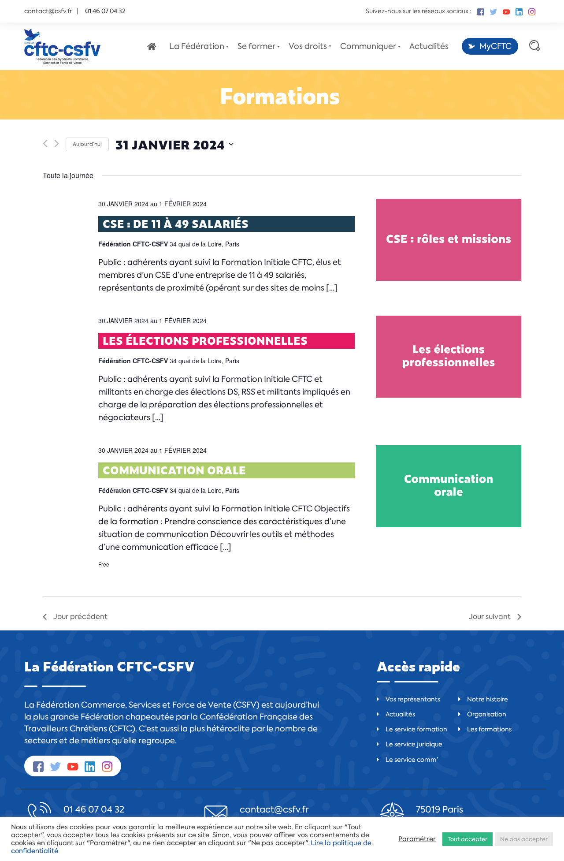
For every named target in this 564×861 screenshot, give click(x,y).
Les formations (489, 729)
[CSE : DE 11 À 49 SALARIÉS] (448, 240)
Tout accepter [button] (467, 839)
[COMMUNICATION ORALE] (448, 486)
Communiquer (368, 46)
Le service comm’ (412, 760)
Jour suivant (490, 616)
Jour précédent (80, 616)
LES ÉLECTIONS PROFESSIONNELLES (205, 340)
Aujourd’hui (87, 144)
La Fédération (196, 46)
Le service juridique (414, 744)
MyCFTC (495, 46)
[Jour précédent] (45, 140)
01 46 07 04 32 (93, 809)
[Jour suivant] (56, 140)
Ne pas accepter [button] (524, 839)
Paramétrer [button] (417, 839)
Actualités (429, 46)
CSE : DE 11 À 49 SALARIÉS (176, 223)
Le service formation (416, 729)
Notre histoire (487, 699)
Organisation (486, 714)
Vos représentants (413, 699)
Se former (256, 46)
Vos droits (308, 46)
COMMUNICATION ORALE (174, 470)
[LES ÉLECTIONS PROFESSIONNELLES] (448, 357)
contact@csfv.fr (48, 11)
